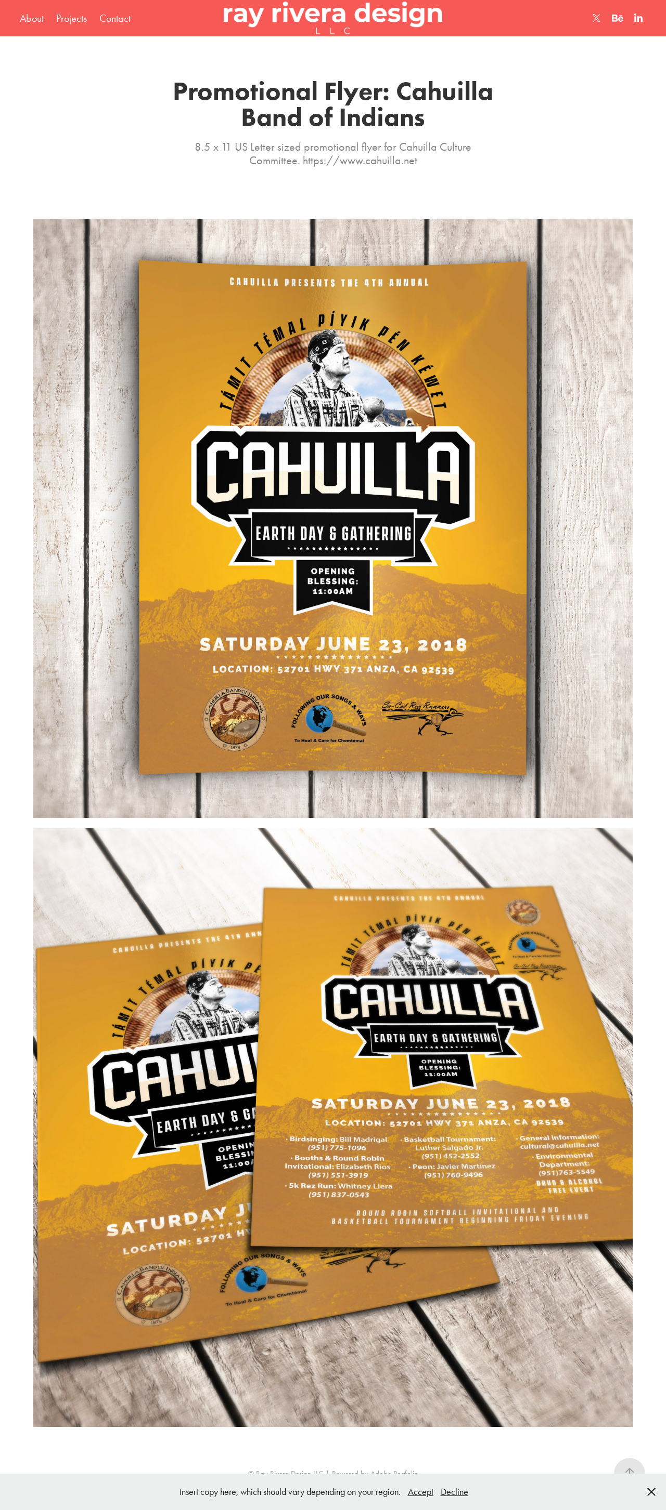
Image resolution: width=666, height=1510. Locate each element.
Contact (115, 18)
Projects (71, 18)
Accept (420, 1492)
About (32, 18)
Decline (454, 1492)
